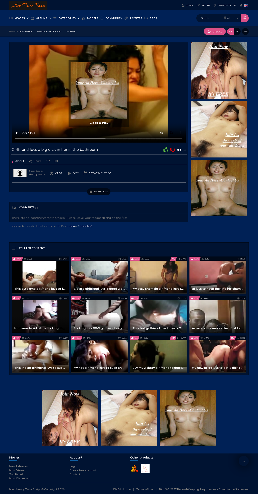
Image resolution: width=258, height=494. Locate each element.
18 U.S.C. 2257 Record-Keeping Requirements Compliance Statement (204, 489)
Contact (75, 474)
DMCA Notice (122, 489)
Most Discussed (19, 478)
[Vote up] (165, 150)
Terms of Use (144, 489)
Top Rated (16, 474)
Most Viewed (17, 470)
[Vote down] (172, 150)
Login (72, 226)
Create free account (83, 470)
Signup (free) (85, 226)
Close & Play (98, 123)
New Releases (18, 466)
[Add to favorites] (48, 161)
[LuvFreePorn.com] (28, 5)
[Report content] (56, 161)
